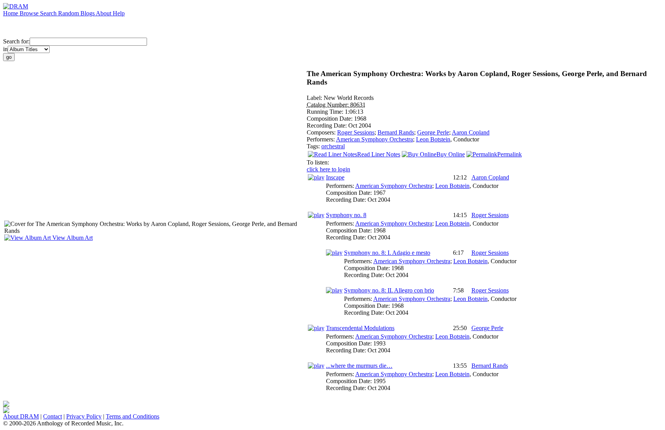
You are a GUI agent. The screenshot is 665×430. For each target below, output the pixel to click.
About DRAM (21, 416)
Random (69, 13)
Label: (315, 98)
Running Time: (326, 111)
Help (119, 13)
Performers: (321, 139)
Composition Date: (330, 118)
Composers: (322, 132)
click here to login (328, 169)
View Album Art (72, 237)
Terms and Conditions (132, 416)
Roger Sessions (355, 132)
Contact (52, 416)
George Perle (433, 132)
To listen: (318, 162)
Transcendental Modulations (360, 328)
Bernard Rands (396, 132)
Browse (30, 13)
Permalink (509, 154)
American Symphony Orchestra (374, 139)
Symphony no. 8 (346, 215)
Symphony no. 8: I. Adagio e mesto (387, 252)
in (5, 49)
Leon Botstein (433, 139)
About (104, 13)
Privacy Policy (84, 416)
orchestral (333, 146)
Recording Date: (327, 125)
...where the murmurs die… (359, 365)
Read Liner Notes (378, 154)
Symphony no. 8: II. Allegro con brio (389, 290)
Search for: (16, 41)
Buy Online (450, 154)
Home (11, 13)
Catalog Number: (328, 104)
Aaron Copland (471, 132)
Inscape (335, 177)
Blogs (88, 13)
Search (49, 13)
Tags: (314, 146)
